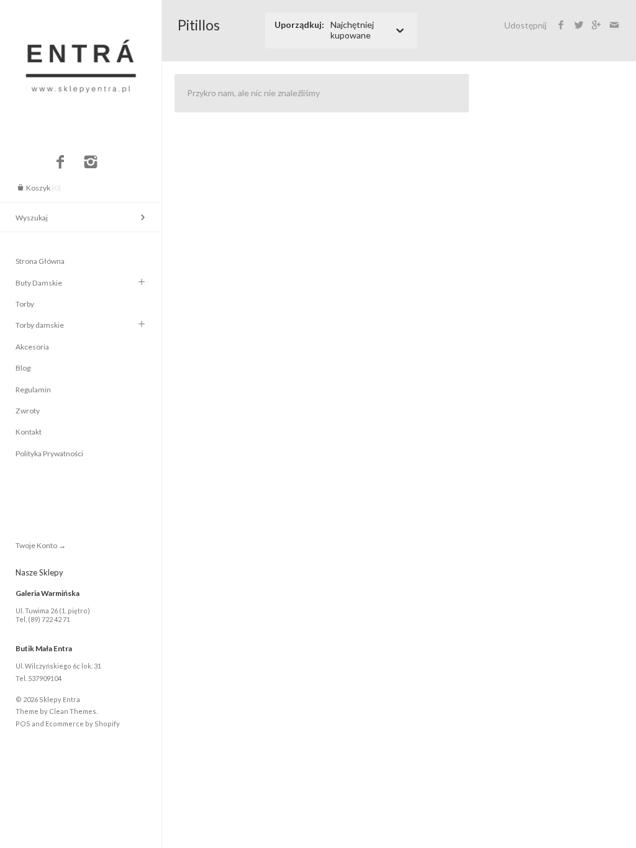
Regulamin (33, 389)
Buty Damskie (39, 282)
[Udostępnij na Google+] (596, 25)
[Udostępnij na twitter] (578, 25)
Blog (23, 367)
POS (23, 723)
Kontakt (29, 431)
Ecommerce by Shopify (82, 723)
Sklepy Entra (59, 699)
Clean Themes (72, 711)
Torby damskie (40, 325)
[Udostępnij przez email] (613, 25)
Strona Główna (40, 261)
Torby (25, 304)
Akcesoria (32, 346)
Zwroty (28, 410)
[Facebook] (60, 162)
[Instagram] (91, 162)
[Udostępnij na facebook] (561, 25)
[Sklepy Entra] (80, 11)
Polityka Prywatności (49, 453)
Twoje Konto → (41, 545)
